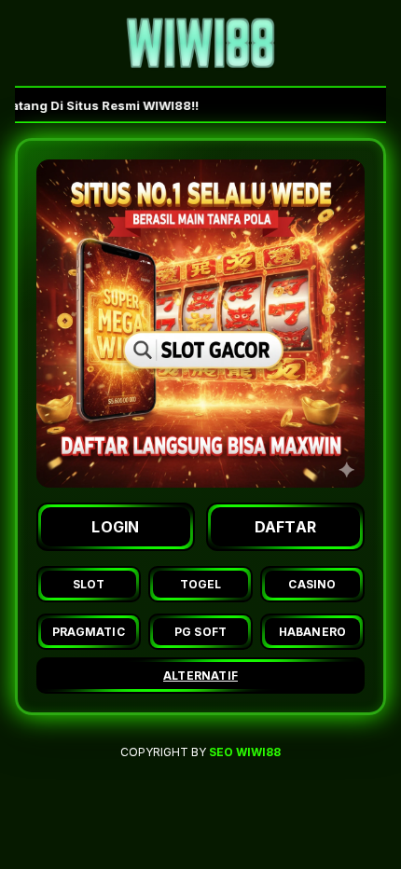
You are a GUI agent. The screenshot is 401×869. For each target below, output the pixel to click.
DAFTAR (286, 526)
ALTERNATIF (200, 676)
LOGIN (115, 526)
